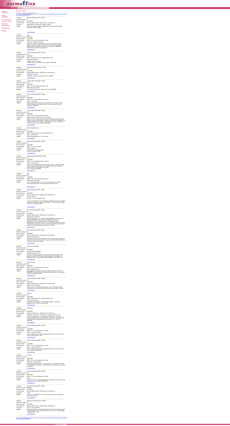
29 (66, 14)
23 (58, 14)
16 (49, 14)
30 (16, 15)
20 (54, 14)
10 (41, 14)
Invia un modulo (6, 25)
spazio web (4, 21)
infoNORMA (5, 16)
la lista (9, 21)
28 (65, 14)
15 (47, 14)
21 (55, 14)
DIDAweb (4, 30)
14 (46, 14)
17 (50, 14)
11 (42, 14)
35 (23, 15)
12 (43, 14)
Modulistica (4, 23)
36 (24, 15)
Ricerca (3, 15)
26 (62, 14)
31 (18, 15)
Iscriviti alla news (6, 27)
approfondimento (31, 32)
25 (61, 14)
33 (20, 15)
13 (44, 14)
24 (59, 14)
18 (51, 14)
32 (19, 15)
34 (22, 15)
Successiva (29, 14)
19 (53, 14)
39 (28, 15)
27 (63, 14)
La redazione (5, 12)
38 (27, 15)
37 (26, 15)
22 (57, 14)
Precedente (24, 14)
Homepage (4, 11)
